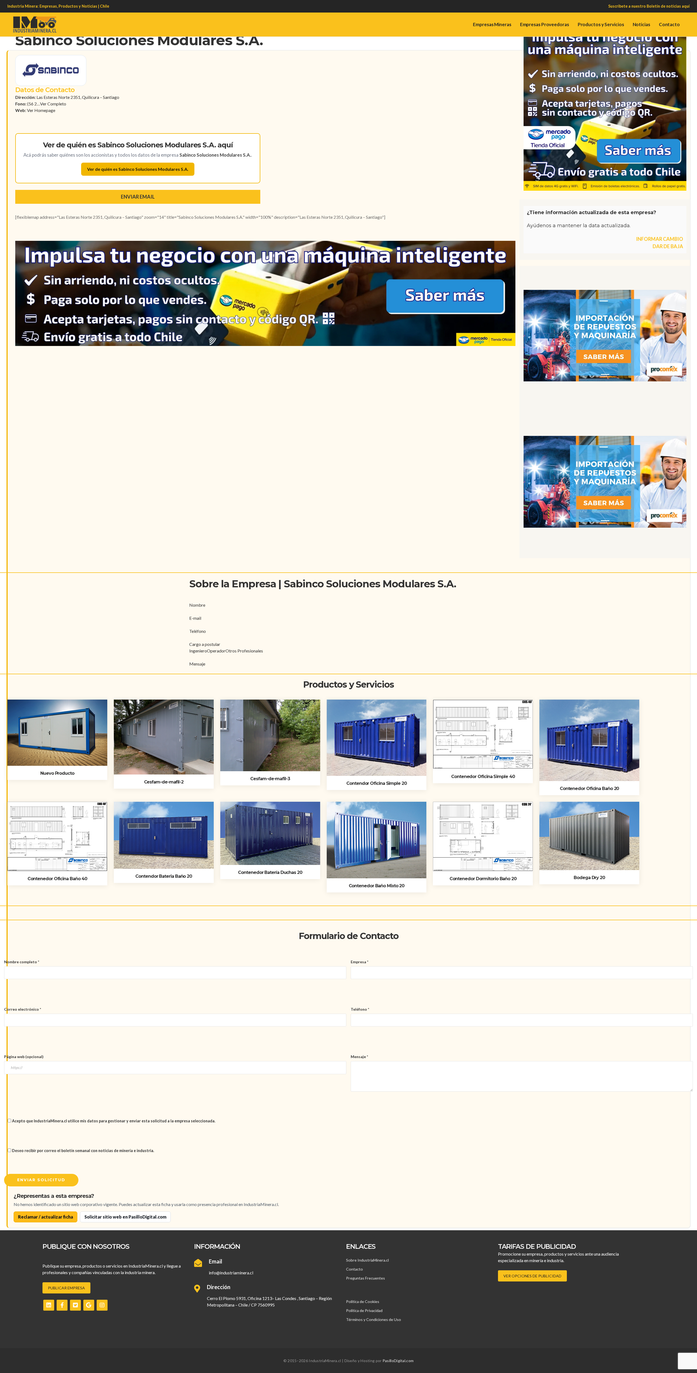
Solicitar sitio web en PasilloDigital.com (125, 1216)
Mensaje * (359, 1056)
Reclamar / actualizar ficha (45, 1216)
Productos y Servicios (601, 24)
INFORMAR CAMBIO (659, 239)
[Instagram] (102, 1305)
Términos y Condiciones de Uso (373, 1319)
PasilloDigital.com (398, 1360)
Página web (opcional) (24, 1056)
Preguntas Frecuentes (365, 1278)
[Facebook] (62, 1305)
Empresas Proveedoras (544, 24)
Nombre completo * (21, 961)
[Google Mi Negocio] (88, 1305)
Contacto (669, 24)
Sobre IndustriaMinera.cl (367, 1260)
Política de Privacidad (364, 1310)
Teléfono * (360, 1009)
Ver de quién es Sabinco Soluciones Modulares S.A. (137, 169)
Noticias (641, 24)
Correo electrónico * (22, 1009)
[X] (75, 1305)
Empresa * (359, 961)
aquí (686, 6)
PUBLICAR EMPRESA (66, 1288)
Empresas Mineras (492, 24)
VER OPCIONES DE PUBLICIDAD (532, 1276)
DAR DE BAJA (668, 246)
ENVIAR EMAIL (138, 197)
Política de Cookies (362, 1301)
